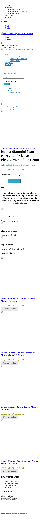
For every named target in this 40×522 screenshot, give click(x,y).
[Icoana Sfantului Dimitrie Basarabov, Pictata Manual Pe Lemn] (20, 312)
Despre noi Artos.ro (12, 481)
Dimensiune (5, 175)
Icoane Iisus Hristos (17, 9)
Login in (8, 37)
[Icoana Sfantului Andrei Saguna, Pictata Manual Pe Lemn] (20, 421)
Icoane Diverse (15, 13)
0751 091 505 (21, 203)
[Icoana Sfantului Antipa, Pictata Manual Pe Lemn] (20, 366)
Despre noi (9, 15)
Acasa (7, 5)
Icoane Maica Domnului (18, 11)
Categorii (8, 7)
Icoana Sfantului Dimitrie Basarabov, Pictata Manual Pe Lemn (18, 354)
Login (7, 26)
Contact (8, 17)
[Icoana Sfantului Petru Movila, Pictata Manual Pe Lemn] (20, 258)
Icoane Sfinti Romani (10, 148)
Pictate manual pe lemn (27, 148)
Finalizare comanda (14, 92)
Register (8, 28)
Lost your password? (15, 88)
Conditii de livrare (11, 483)
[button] (1, 43)
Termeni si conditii (11, 485)
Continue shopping (7, 47)
